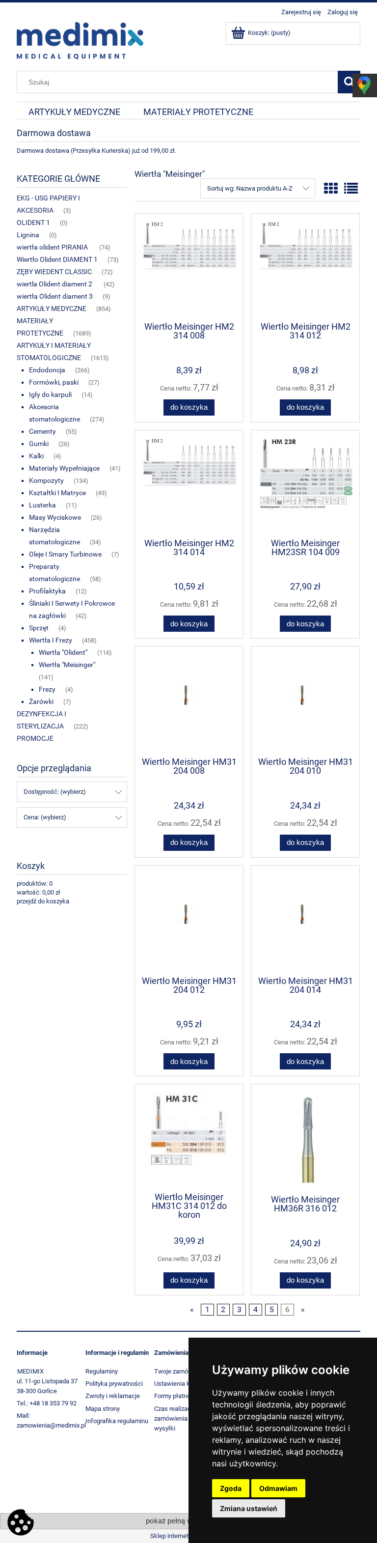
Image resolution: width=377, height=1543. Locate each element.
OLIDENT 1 (33, 222)
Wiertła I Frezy (50, 640)
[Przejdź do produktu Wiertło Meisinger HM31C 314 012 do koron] (189, 1137)
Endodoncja (47, 370)
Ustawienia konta (178, 1383)
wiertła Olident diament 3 (55, 296)
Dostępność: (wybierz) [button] (55, 791)
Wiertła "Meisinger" (67, 665)
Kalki (36, 456)
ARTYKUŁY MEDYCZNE (51, 308)
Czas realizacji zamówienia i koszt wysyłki (180, 1418)
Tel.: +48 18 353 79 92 (47, 1403)
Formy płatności (176, 1396)
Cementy (42, 431)
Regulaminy (101, 1371)
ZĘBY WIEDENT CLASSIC (54, 272)
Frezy (47, 689)
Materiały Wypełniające (64, 468)
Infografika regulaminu (116, 1421)
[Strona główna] (80, 39)
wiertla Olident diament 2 (55, 284)
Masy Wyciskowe (55, 517)
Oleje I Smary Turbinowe (65, 554)
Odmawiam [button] (278, 1488)
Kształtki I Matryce (57, 493)
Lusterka (42, 505)
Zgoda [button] (231, 1488)
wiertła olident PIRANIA (53, 247)
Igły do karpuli (50, 394)
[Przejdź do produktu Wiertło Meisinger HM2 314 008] (189, 266)
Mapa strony (102, 1408)
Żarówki (41, 701)
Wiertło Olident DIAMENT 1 (57, 259)
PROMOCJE (35, 738)
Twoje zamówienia (180, 1371)
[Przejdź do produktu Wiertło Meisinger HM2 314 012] (305, 266)
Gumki (39, 444)
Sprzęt (39, 628)
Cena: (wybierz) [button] (45, 817)
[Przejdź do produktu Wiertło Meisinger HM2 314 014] (189, 483)
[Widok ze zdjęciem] (331, 189)
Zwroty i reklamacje (112, 1396)
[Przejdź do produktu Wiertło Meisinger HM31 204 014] (305, 920)
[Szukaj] (349, 82)
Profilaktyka (47, 591)
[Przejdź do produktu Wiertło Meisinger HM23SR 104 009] (305, 483)
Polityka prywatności (114, 1383)
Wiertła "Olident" (63, 652)
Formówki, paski (54, 382)
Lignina (28, 235)
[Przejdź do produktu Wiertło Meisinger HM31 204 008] (189, 701)
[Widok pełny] (351, 189)
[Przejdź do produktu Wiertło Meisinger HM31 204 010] (305, 701)
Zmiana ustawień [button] (248, 1508)
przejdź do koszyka (43, 901)
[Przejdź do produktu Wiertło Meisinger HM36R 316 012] (305, 1138)
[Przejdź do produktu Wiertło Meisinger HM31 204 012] (189, 920)
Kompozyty (46, 480)
